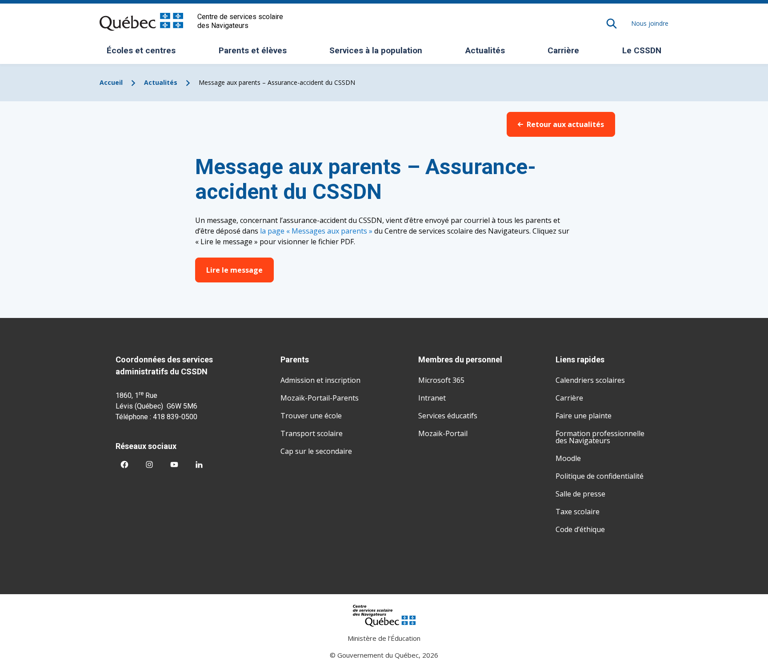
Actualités (485, 50)
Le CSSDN (645, 53)
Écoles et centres (144, 53)
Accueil (111, 82)
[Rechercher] (611, 23)
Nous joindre (649, 23)
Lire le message (234, 270)
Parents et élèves (256, 53)
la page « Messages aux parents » (316, 231)
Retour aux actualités (565, 124)
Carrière (563, 50)
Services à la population (379, 53)
